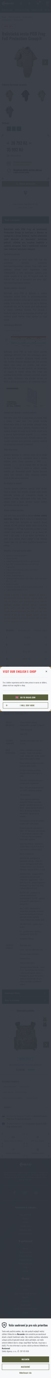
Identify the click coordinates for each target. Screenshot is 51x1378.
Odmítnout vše (25, 1372)
